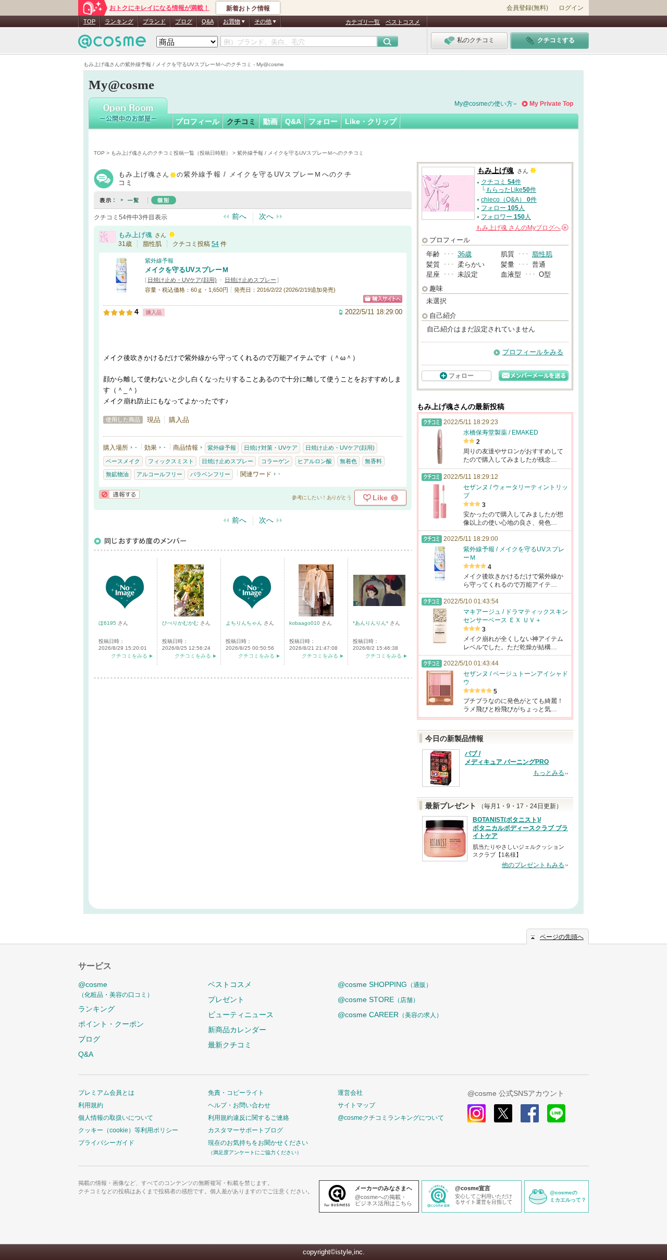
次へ (266, 216)
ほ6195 (108, 623)
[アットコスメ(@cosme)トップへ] (112, 44)
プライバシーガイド (106, 1142)
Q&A (208, 21)
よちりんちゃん (245, 623)
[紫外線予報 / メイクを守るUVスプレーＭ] (121, 289)
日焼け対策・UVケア (271, 447)
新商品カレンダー (237, 1030)
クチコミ (241, 121)
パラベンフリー (210, 474)
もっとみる (548, 772)
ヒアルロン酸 (315, 461)
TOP (89, 21)
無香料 (373, 461)
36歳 (465, 254)
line (556, 1113)
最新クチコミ (230, 1045)
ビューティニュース (241, 1014)
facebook (530, 1113)
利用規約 (90, 1105)
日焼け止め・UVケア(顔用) (182, 280)
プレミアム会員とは (106, 1092)
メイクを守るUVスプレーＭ (187, 270)
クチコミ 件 (501, 182)
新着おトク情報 (248, 8)
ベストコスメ (403, 22)
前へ (239, 216)
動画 (270, 121)
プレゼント (226, 999)
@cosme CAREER (390, 1014)
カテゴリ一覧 (362, 22)
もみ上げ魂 (135, 235)
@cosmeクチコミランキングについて (391, 1117)
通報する (119, 494)
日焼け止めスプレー (250, 280)
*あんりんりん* (371, 623)
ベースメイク (123, 461)
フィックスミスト (171, 461)
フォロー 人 (503, 208)
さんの (521, 227)
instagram (476, 1113)
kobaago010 (305, 623)
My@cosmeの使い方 (483, 103)
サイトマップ (356, 1105)
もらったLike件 (511, 189)
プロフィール (197, 121)
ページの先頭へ (562, 937)
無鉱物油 (117, 474)
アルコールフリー (159, 474)
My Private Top (551, 103)
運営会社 (350, 1092)
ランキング (119, 21)
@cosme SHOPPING (385, 984)
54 (215, 244)
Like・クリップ (371, 121)
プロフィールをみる (532, 352)
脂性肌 (542, 254)
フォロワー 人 (506, 216)
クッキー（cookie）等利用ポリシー (128, 1130)
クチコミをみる (129, 656)
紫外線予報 (159, 260)
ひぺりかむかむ (181, 623)
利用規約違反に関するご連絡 (248, 1117)
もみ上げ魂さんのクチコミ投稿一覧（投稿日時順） (171, 153)
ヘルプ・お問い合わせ (239, 1105)
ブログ (183, 21)
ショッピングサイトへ (382, 299)
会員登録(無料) (527, 7)
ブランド (154, 21)
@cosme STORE (378, 999)
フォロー (323, 121)
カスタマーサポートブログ (245, 1130)
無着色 (348, 461)
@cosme (115, 989)
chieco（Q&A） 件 (509, 199)
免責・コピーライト (236, 1092)
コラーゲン (275, 461)
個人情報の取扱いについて (115, 1117)
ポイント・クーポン (111, 1024)
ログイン (571, 7)
